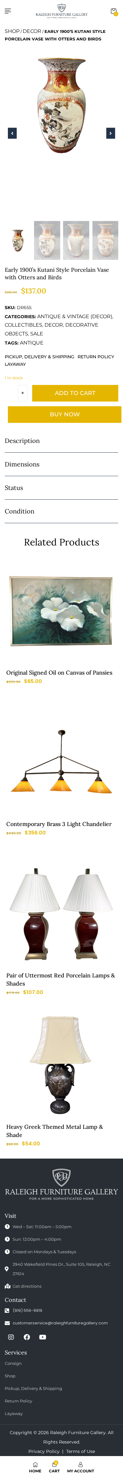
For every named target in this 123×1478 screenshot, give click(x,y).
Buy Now (65, 414)
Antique (32, 343)
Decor (32, 31)
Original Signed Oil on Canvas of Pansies (59, 672)
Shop (12, 31)
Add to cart (75, 393)
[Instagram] (11, 1337)
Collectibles (23, 325)
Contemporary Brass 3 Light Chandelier (59, 824)
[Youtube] (42, 1337)
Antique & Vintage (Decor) (74, 316)
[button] (113, 11)
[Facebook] (26, 1337)
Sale (36, 334)
